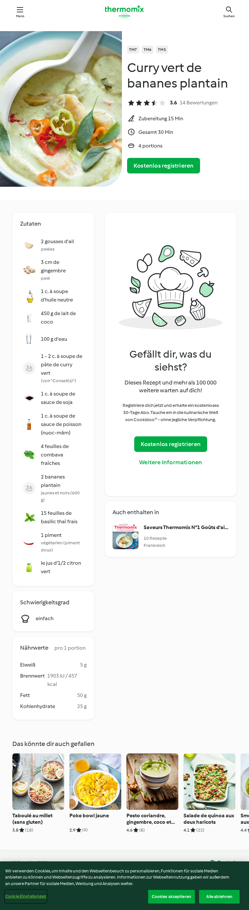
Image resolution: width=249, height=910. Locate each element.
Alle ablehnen (219, 896)
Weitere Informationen (170, 462)
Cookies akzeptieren (171, 896)
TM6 (148, 49)
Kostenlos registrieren (164, 165)
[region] (124, 885)
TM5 (162, 49)
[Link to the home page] (124, 11)
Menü (20, 16)
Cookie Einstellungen (26, 896)
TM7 (133, 49)
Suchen (229, 16)
